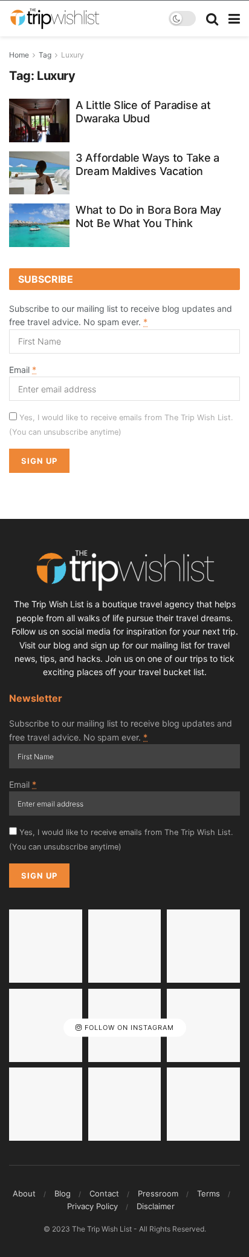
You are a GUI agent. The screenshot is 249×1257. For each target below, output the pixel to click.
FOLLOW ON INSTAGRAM (128, 1027)
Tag (45, 54)
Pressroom (158, 1193)
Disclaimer (156, 1206)
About (24, 1193)
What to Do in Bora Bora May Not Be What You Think (148, 216)
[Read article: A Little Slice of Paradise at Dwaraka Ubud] (39, 120)
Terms (208, 1193)
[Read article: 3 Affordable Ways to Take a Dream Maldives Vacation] (39, 173)
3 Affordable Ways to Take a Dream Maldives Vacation (147, 164)
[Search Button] (212, 19)
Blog (62, 1193)
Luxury (72, 54)
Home (19, 54)
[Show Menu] (234, 19)
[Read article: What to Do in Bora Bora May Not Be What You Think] (39, 225)
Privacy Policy (92, 1206)
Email (22, 370)
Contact (104, 1193)
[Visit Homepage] (54, 19)
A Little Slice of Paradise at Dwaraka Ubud (143, 112)
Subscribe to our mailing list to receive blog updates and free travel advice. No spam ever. (120, 315)
